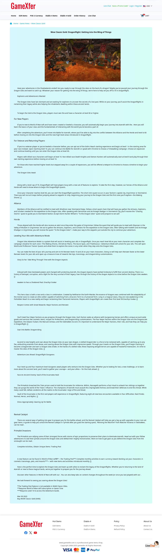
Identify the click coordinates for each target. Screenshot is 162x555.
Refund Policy (119, 529)
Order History (79, 16)
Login (131, 6)
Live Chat (107, 6)
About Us (147, 526)
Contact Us (148, 529)
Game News (24, 23)
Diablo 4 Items (51, 16)
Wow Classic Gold (38, 23)
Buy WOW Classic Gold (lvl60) (28, 499)
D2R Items (23, 16)
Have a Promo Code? (120, 6)
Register (138, 6)
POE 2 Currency (36, 16)
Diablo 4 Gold (65, 16)
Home (13, 16)
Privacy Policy (119, 526)
